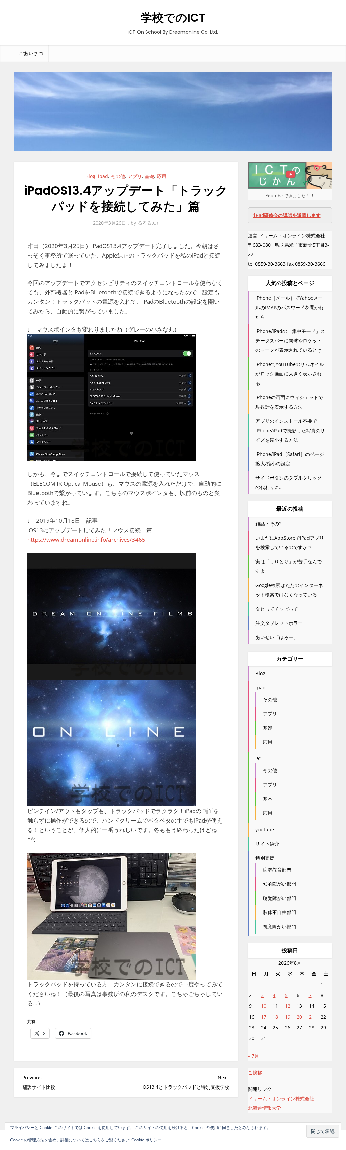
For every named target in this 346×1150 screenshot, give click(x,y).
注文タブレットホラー (279, 623)
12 (287, 1006)
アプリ (135, 176)
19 (287, 1016)
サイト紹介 (267, 843)
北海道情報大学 (264, 1108)
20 (299, 1016)
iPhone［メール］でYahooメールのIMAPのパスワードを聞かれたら (289, 307)
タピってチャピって (276, 609)
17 (263, 1016)
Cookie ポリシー (146, 1140)
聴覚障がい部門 (279, 898)
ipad (103, 176)
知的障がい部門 (279, 884)
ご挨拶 (255, 1072)
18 (275, 1016)
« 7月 (253, 1056)
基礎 (149, 176)
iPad (287, 215)
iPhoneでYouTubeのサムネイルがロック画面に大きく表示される (289, 373)
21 (311, 1016)
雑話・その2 (268, 523)
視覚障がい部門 (279, 926)
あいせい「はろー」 (276, 637)
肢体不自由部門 (279, 912)
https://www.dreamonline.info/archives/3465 (86, 539)
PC (258, 758)
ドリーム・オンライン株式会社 (281, 1098)
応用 (161, 176)
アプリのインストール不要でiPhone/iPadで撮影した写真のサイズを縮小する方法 (290, 430)
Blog (90, 176)
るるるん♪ (148, 223)
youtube (264, 829)
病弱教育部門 (277, 869)
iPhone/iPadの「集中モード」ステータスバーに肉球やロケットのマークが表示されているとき (290, 340)
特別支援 (264, 858)
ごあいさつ (31, 53)
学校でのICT (173, 17)
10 (263, 1006)
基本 (267, 799)
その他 (118, 176)
